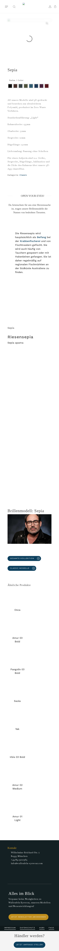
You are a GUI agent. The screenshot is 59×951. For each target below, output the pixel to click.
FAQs (51, 928)
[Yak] (17, 716)
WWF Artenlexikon (28, 485)
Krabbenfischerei (30, 241)
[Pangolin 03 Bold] (17, 656)
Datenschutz (27, 928)
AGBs (42, 928)
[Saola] (17, 688)
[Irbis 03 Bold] (17, 744)
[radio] (10, 86)
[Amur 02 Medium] (17, 772)
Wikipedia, (45, 485)
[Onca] (17, 597)
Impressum (10, 928)
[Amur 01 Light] (17, 803)
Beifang (41, 237)
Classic (23, 175)
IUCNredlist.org (16, 489)
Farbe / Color (16, 80)
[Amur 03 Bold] (17, 625)
